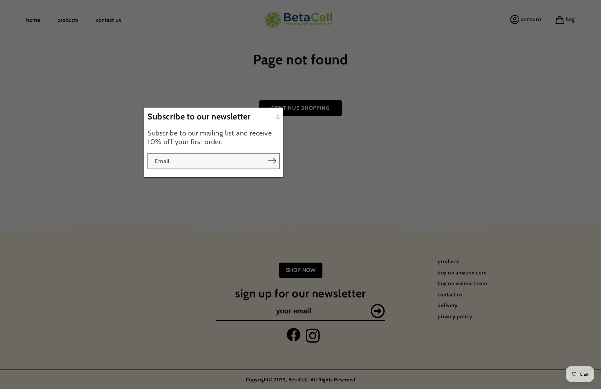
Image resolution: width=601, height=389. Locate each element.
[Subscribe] (272, 161)
